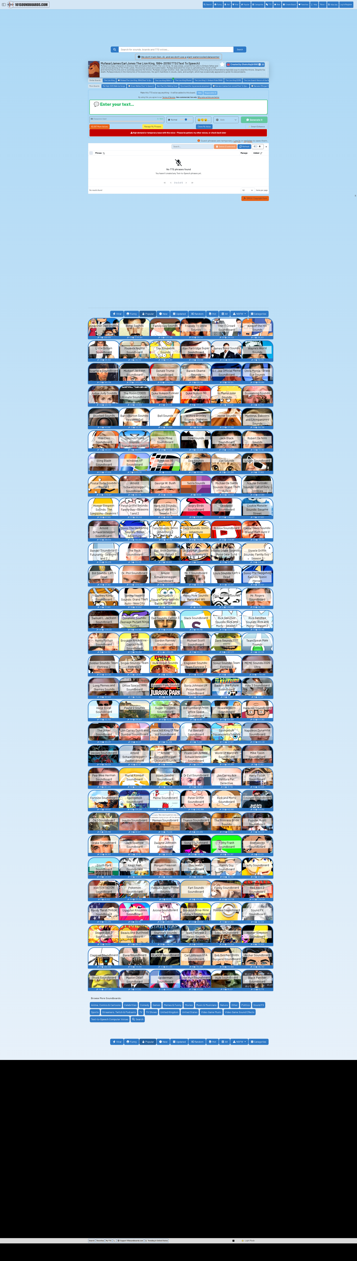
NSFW (240, 313)
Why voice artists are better (208, 97)
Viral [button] (118, 313)
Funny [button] (133, 313)
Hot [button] (214, 313)
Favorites (304, 4)
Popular (246, 4)
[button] (222, 64)
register (248, 140)
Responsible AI (210, 93)
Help (315, 4)
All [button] (226, 313)
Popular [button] (149, 313)
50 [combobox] (244, 190)
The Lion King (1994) (164, 80)
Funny (219, 4)
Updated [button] (181, 313)
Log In (346, 4)
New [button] (165, 313)
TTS (270, 4)
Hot (228, 4)
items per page (262, 190)
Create (290, 4)
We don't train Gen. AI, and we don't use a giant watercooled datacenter (180, 56)
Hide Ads (334, 4)
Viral (236, 4)
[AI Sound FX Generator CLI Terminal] (114, 1241)
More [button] (322, 4)
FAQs (200, 93)
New (278, 4)
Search (209, 4)
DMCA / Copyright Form (256, 198)
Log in (237, 140)
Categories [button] (260, 313)
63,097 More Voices (99, 126)
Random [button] (198, 313)
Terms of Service (168, 97)
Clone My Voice (204, 126)
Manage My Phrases (152, 126)
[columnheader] (166, 153)
